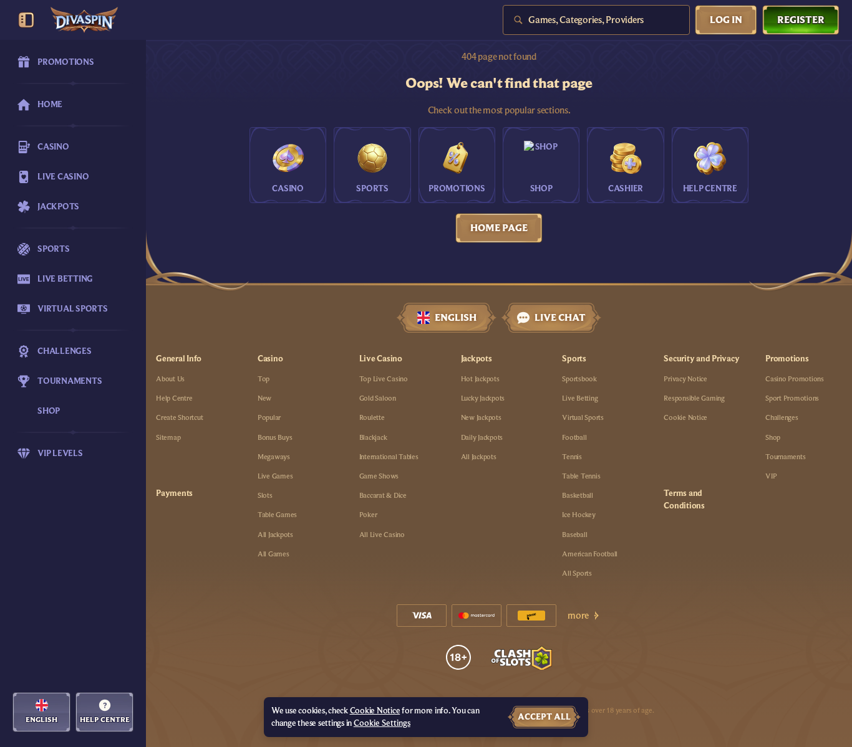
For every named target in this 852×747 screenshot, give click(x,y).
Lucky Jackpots (483, 398)
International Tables (389, 456)
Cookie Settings (382, 723)
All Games (273, 554)
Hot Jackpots (480, 378)
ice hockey (579, 514)
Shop (772, 437)
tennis (572, 456)
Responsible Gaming (694, 398)
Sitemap (168, 437)
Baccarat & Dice (383, 495)
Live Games (275, 476)
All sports (577, 573)
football (574, 437)
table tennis (581, 476)
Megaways (274, 456)
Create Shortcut (179, 417)
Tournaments (785, 456)
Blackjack (373, 437)
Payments (174, 493)
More (578, 615)
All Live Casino (382, 534)
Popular (269, 417)
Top (263, 378)
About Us (170, 378)
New (264, 398)
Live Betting (580, 398)
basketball (577, 495)
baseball (574, 534)
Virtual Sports (583, 417)
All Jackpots (275, 534)
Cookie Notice (685, 417)
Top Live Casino (383, 378)
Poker (368, 514)
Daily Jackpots (482, 437)
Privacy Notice (685, 378)
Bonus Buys (275, 437)
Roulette (372, 417)
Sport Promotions (792, 398)
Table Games (277, 514)
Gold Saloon (377, 398)
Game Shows (379, 476)
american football (589, 554)
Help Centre (174, 398)
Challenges (781, 417)
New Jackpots (481, 417)
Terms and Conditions (684, 499)
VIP (771, 476)
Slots (265, 495)
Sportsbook (579, 378)
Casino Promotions (794, 378)
